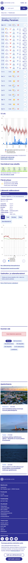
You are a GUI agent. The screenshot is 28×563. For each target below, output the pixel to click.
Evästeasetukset (5, 516)
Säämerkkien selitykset (7, 159)
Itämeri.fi (3, 529)
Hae (24, 8)
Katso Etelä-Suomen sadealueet (9, 283)
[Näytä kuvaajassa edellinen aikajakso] (4, 261)
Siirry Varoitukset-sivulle (7, 174)
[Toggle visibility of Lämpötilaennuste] (10, 152)
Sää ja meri (4, 13)
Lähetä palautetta (5, 508)
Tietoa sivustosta (5, 511)
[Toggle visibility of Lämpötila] (11, 258)
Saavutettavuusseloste (6, 513)
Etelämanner (4, 531)
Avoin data (3, 526)
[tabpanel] (14, 243)
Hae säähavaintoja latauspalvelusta (10, 265)
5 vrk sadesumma (19, 346)
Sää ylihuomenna (9, 343)
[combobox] (13, 8)
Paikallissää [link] (11, 13)
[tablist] (14, 219)
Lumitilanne (14, 349)
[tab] (3, 217)
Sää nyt (9, 341)
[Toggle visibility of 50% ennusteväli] (10, 151)
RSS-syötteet (4, 509)
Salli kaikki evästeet (14, 559)
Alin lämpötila (7, 346)
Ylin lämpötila (20, 343)
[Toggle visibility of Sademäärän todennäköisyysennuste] (15, 150)
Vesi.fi (2, 528)
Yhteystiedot (4, 506)
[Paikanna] (2, 8)
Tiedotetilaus (4, 514)
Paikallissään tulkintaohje (7, 157)
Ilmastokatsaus (4, 524)
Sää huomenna (17, 341)
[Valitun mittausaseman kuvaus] (26, 200)
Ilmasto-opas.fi (4, 523)
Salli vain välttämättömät (14, 555)
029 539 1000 (4, 501)
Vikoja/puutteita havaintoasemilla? (10, 268)
